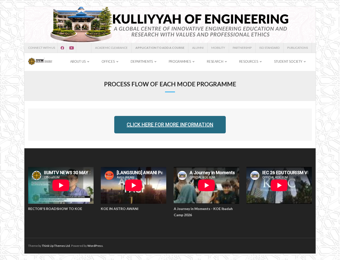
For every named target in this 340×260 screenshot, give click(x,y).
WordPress (95, 246)
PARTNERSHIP (242, 48)
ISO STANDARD (269, 48)
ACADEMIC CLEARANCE (111, 48)
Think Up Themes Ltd (56, 246)
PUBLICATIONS (297, 48)
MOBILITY (218, 48)
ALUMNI (198, 48)
